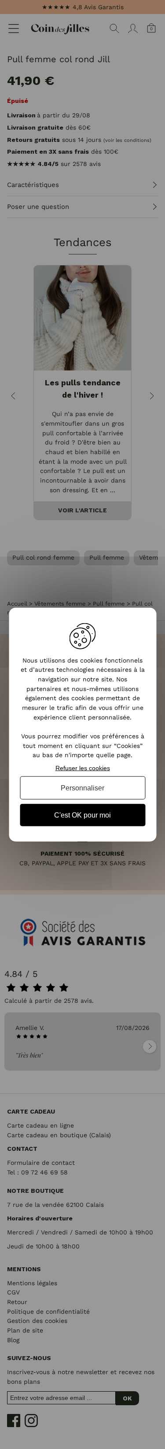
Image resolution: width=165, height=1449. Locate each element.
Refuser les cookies (82, 768)
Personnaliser (82, 787)
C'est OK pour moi (82, 815)
